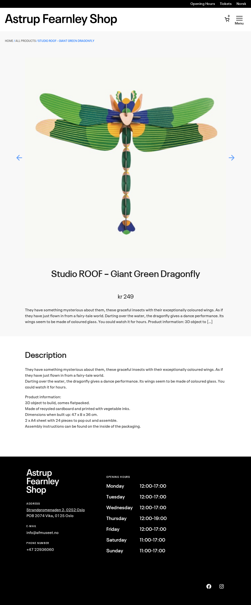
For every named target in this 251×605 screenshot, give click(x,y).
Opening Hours (202, 4)
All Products (25, 41)
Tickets (226, 4)
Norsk (241, 4)
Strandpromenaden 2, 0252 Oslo (55, 509)
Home (9, 41)
